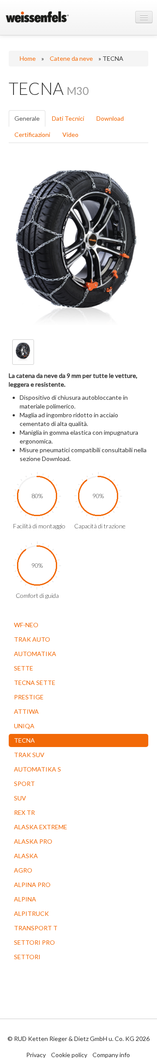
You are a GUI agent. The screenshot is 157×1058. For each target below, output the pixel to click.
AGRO (23, 870)
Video (70, 134)
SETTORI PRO (34, 942)
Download (110, 118)
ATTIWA (26, 711)
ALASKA (26, 855)
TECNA (24, 740)
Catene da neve (71, 58)
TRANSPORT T (36, 928)
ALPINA (25, 899)
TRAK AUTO (32, 639)
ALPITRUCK (31, 913)
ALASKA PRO (33, 841)
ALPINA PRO (32, 884)
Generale (27, 118)
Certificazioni (32, 134)
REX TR (24, 812)
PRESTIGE (29, 697)
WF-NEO (26, 625)
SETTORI (27, 956)
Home (28, 58)
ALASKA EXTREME (40, 827)
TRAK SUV (29, 754)
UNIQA (24, 726)
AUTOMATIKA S (37, 769)
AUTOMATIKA (35, 653)
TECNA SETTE (34, 682)
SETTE (23, 668)
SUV (20, 798)
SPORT (24, 783)
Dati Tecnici (68, 118)
